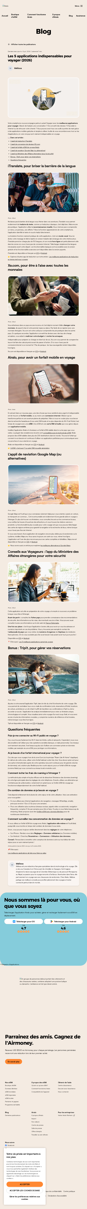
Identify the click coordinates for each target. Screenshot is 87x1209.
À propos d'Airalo (56, 15)
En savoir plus (13, 1061)
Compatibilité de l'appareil (40, 1092)
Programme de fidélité (12, 1105)
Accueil (5, 16)
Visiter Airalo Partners (65, 1115)
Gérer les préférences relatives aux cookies (24, 1197)
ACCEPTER (24, 1184)
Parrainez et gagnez (12, 1101)
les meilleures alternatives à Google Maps (55, 545)
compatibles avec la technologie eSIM (57, 433)
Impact (34, 1118)
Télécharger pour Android (65, 921)
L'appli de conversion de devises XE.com (25, 144)
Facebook (11, 1145)
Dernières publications (12, 1115)
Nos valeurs (35, 1122)
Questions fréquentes (18, 160)
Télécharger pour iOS (25, 921)
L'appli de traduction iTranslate (21, 141)
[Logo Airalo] (9, 5)
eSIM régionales (10, 1095)
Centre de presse (37, 1125)
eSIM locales (9, 1098)
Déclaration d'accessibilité (57, 1196)
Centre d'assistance (64, 1085)
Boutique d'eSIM (15, 15)
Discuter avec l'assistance (66, 1088)
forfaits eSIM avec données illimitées (50, 812)
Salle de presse (37, 1128)
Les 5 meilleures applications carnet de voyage (36, 642)
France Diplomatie (52, 623)
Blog (71, 16)
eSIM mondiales (10, 1092)
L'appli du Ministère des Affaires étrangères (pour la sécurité (31, 154)
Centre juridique (69, 1191)
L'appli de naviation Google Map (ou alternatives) (27, 150)
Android (44, 253)
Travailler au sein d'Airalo (40, 1135)
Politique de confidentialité (52, 1191)
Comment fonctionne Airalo (36, 15)
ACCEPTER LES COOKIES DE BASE (25, 1190)
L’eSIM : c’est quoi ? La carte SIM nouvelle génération (29, 448)
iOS (37, 253)
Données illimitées (11, 1088)
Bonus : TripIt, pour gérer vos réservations (25, 157)
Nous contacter (63, 1092)
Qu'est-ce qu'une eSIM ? (40, 1085)
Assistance (80, 16)
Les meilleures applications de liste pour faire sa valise (27, 853)
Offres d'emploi (37, 1131)
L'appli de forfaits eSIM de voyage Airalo (24, 147)
